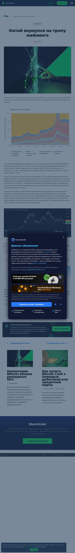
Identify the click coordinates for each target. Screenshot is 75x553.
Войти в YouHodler (39, 263)
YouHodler (46, 252)
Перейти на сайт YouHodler (31, 304)
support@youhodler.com (35, 270)
